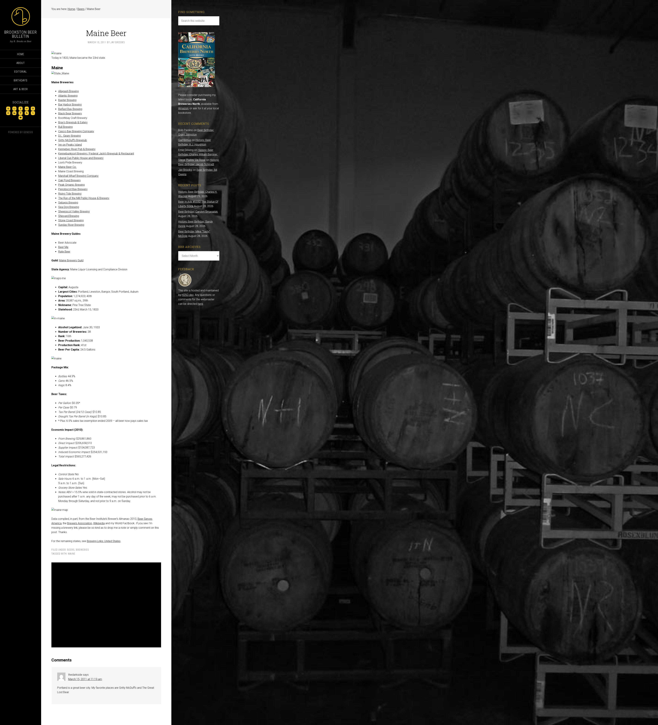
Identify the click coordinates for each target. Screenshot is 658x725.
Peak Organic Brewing (71, 184)
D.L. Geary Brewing (69, 135)
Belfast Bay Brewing (70, 109)
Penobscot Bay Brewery (73, 189)
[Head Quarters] (185, 286)
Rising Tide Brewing (69, 193)
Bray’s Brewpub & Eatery (73, 122)
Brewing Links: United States (103, 541)
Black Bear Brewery (70, 113)
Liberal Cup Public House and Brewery (80, 158)
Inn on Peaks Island (70, 144)
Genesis (28, 132)
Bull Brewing (65, 126)
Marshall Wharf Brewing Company (78, 175)
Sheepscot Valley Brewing (74, 211)
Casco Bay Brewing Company (76, 131)
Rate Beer (64, 251)
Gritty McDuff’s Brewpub (72, 140)
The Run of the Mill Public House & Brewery (83, 198)
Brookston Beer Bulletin (20, 34)
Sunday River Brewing (71, 224)
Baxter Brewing (67, 100)
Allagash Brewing (68, 91)
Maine (71, 553)
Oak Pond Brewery (69, 180)
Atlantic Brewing (67, 95)
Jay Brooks (185, 169)
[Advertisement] (106, 605)
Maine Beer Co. (67, 167)
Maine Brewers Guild (71, 260)
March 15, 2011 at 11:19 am (85, 679)
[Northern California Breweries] (196, 86)
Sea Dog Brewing (68, 207)
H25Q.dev (187, 295)
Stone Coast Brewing (71, 220)
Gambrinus (184, 140)
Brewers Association (79, 523)
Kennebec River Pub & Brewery (76, 149)
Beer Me (63, 247)
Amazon (183, 108)
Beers (71, 549)
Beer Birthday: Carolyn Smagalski (198, 211)
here (200, 303)
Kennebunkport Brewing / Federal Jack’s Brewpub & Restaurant (96, 153)
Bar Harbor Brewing (70, 104)
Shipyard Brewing (68, 216)
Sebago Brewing (68, 202)
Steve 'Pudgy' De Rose (191, 160)
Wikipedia (99, 523)
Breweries (82, 549)
